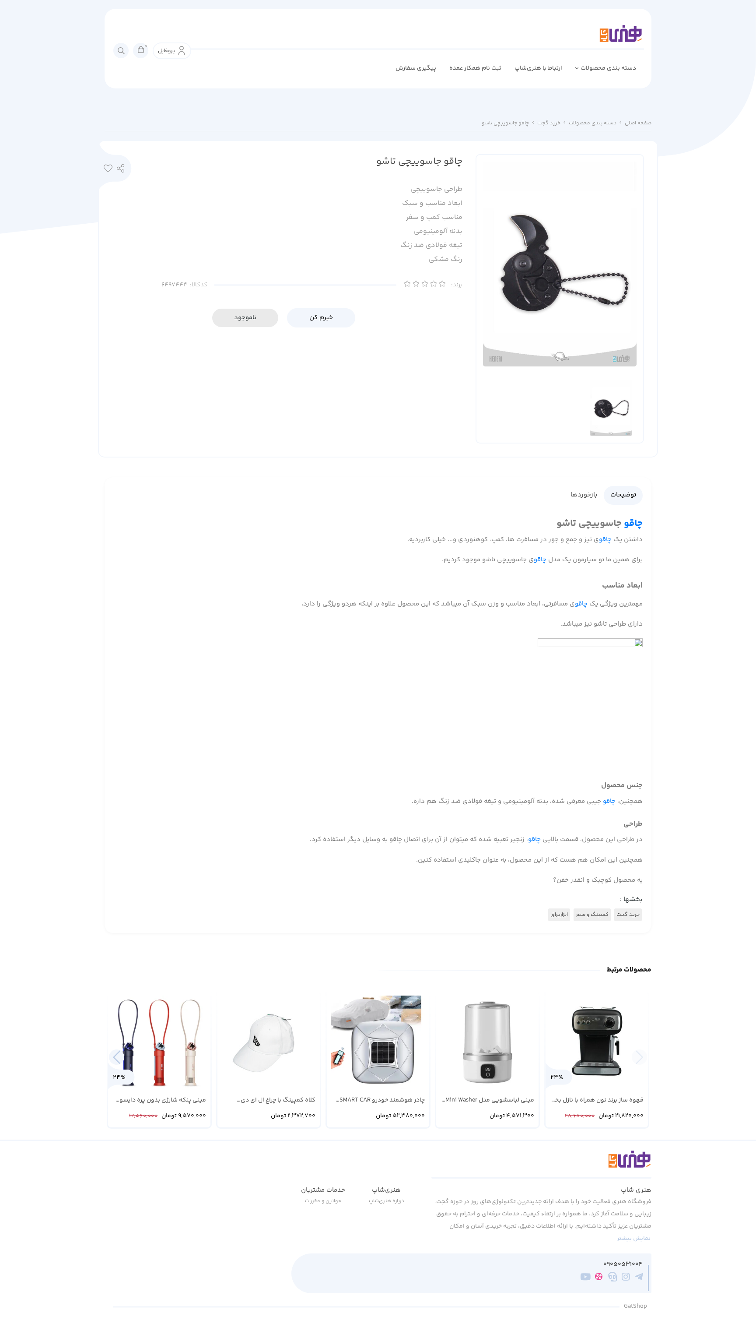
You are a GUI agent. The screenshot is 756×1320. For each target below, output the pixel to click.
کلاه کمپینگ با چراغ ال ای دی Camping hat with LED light (278, 1100)
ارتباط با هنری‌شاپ (538, 68)
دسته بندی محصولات (608, 68)
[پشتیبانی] (612, 1278)
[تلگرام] (639, 1278)
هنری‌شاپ (386, 1190)
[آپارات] (599, 1278)
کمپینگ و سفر (592, 915)
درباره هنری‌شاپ (386, 1201)
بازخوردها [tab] (583, 495)
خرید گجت (548, 123)
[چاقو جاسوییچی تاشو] (541, 1164)
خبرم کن (321, 318)
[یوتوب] (586, 1278)
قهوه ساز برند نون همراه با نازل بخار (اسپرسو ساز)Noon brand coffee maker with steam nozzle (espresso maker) (597, 1100)
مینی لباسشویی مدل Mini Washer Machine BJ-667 (489, 1100)
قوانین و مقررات (323, 1201)
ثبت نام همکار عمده (475, 68)
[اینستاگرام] (626, 1278)
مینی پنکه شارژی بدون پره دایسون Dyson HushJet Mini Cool (160, 1100)
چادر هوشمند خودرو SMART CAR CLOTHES (382, 1100)
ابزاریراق (559, 915)
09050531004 (623, 1264)
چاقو (633, 523)
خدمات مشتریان (323, 1190)
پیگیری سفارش (416, 68)
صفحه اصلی (638, 123)
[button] (116, 1057)
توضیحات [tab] (623, 495)
